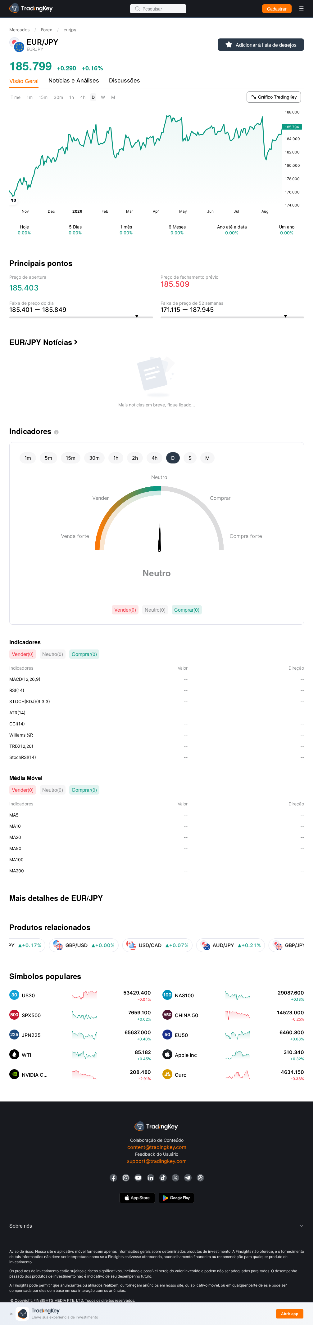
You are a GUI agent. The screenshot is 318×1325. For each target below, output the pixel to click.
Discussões (124, 80)
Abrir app (289, 1313)
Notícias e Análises (73, 80)
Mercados (19, 29)
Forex (46, 29)
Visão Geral (24, 81)
